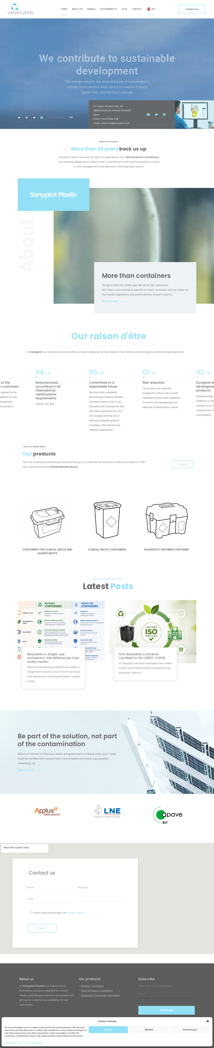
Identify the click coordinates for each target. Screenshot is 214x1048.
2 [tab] (26, 117)
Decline (149, 1029)
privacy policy (75, 913)
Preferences (190, 1029)
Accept (108, 1029)
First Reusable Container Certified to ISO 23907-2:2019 (142, 656)
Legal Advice (36, 1042)
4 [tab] (41, 117)
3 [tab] (34, 117)
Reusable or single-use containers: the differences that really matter (53, 658)
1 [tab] (19, 117)
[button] (207, 1021)
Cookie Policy (10, 1042)
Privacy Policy (24, 1042)
